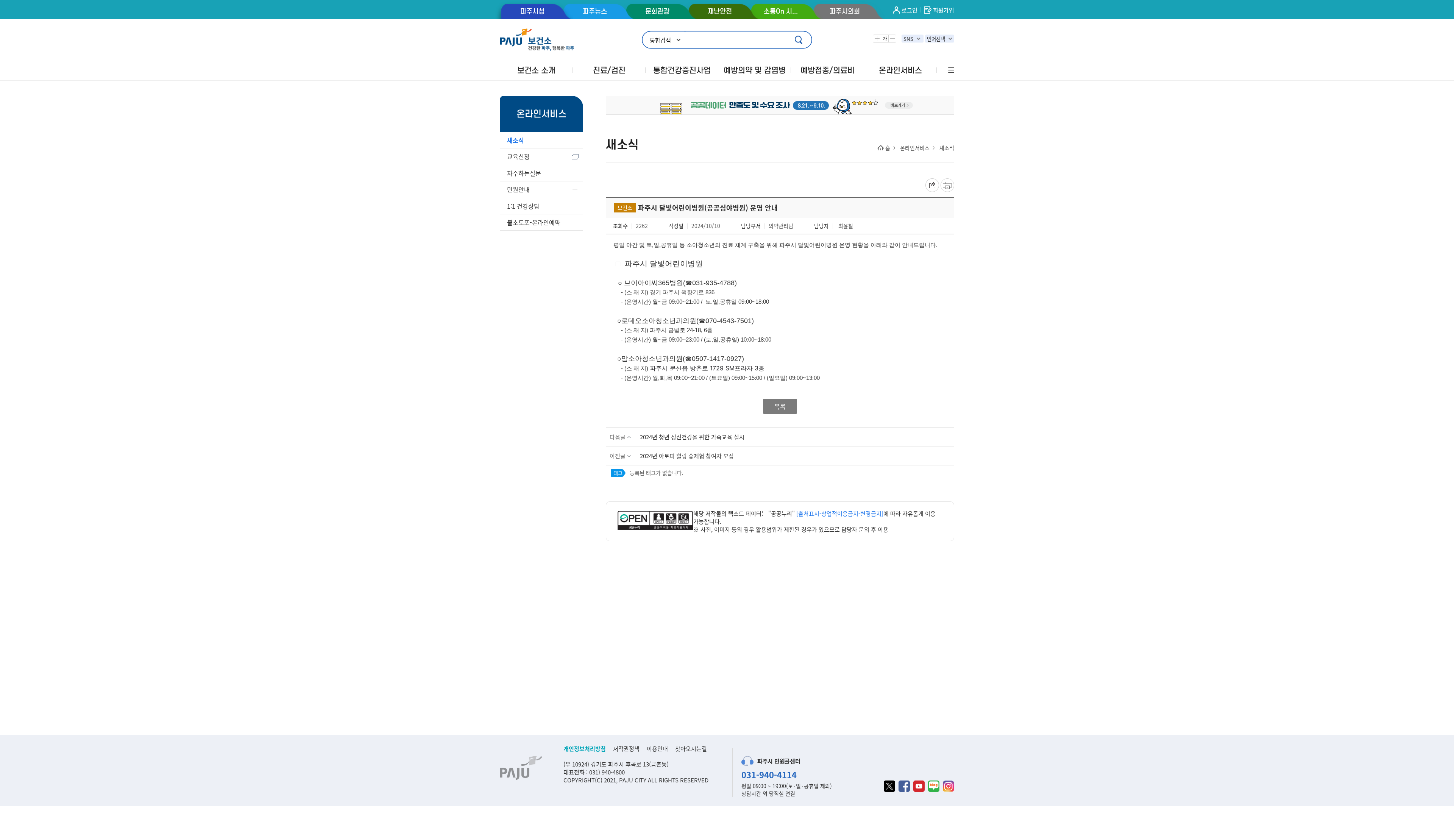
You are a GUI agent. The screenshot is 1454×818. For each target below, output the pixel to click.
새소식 (515, 140)
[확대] (877, 38)
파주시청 (532, 11)
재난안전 (720, 11)
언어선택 (936, 38)
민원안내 (518, 189)
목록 (780, 406)
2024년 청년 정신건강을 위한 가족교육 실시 (692, 437)
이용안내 (657, 748)
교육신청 (518, 156)
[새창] (889, 786)
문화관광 (657, 11)
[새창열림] (655, 521)
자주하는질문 (524, 173)
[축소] (892, 38)
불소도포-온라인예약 (533, 222)
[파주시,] (780, 104)
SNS (908, 38)
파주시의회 (845, 11)
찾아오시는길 (691, 748)
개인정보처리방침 (584, 748)
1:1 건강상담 (523, 206)
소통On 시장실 (782, 11)
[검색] (799, 40)
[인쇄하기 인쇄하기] (947, 185)
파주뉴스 (595, 11)
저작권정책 (626, 748)
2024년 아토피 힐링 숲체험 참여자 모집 (687, 456)
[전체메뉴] (950, 70)
